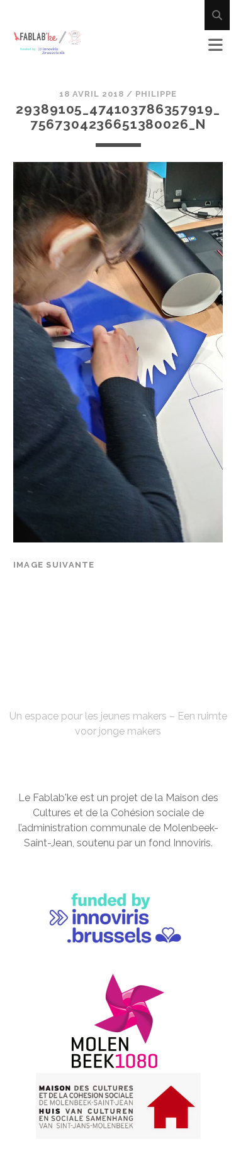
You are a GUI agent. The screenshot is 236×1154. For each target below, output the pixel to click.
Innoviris (192, 843)
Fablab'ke (117, 693)
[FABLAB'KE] (47, 49)
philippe (156, 94)
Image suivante (54, 564)
